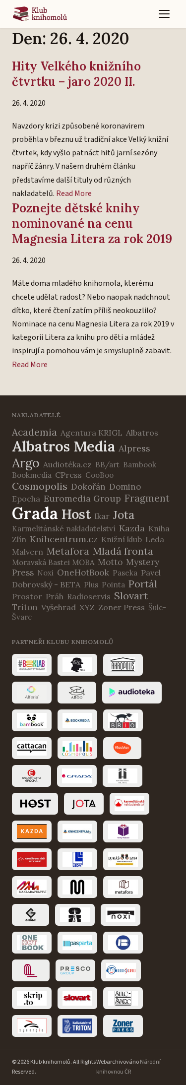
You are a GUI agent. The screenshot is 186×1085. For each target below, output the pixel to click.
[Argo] (77, 692)
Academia (34, 432)
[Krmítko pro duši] (32, 859)
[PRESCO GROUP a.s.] (75, 970)
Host (76, 514)
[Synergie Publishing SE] (32, 1026)
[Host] (35, 804)
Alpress (134, 448)
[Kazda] (32, 831)
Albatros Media (63, 446)
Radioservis (89, 596)
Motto (110, 562)
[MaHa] (32, 887)
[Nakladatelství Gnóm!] (30, 915)
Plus (91, 584)
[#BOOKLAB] (32, 665)
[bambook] (32, 720)
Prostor (27, 596)
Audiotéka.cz (67, 464)
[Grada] (77, 776)
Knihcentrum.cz (64, 539)
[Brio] (123, 720)
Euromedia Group (82, 498)
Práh (54, 596)
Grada (35, 513)
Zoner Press (121, 607)
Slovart (131, 595)
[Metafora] (123, 887)
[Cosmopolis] (77, 748)
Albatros (142, 433)
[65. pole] (77, 665)
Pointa (113, 584)
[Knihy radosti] (123, 831)
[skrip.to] (32, 998)
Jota (123, 515)
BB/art (107, 464)
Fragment (147, 498)
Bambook (139, 464)
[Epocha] (31, 776)
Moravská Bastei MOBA (53, 562)
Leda (154, 539)
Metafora (68, 551)
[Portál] (31, 970)
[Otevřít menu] (164, 14)
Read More (74, 193)
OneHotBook (83, 572)
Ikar (102, 516)
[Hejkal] (122, 776)
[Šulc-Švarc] (123, 998)
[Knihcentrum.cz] (77, 831)
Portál (142, 583)
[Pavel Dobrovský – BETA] (123, 943)
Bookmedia (32, 475)
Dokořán (88, 486)
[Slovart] (77, 998)
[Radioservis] (121, 970)
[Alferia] (32, 692)
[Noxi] (120, 915)
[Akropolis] (123, 665)
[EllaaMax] (122, 748)
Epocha (26, 499)
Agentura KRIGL (92, 433)
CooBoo (99, 475)
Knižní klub (121, 539)
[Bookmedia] (77, 720)
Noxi (45, 572)
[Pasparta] (77, 943)
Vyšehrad (58, 607)
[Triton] (77, 1026)
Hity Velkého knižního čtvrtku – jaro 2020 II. (76, 74)
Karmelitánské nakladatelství (64, 528)
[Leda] (77, 859)
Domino (125, 486)
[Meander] (77, 887)
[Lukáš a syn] (123, 859)
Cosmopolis (39, 486)
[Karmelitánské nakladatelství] (129, 804)
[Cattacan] (32, 748)
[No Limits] (75, 915)
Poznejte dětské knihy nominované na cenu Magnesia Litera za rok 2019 (92, 223)
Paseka (125, 572)
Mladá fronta (123, 551)
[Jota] (84, 804)
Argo (26, 463)
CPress (68, 475)
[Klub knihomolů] (40, 13)
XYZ (87, 607)
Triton (25, 607)
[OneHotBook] (32, 943)
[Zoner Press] (123, 1026)
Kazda (132, 528)
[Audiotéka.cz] (132, 692)
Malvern (27, 552)
